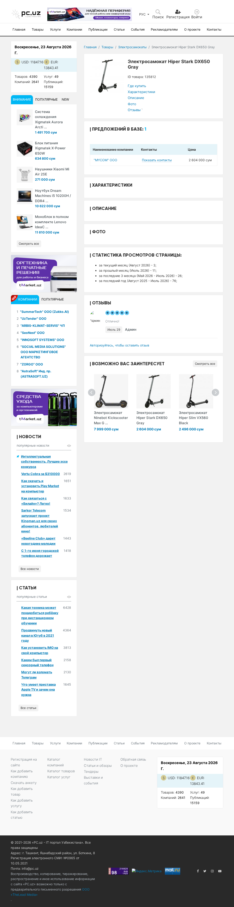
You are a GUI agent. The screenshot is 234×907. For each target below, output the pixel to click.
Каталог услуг (58, 777)
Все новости (30, 569)
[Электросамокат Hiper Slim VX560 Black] (196, 391)
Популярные (46, 99)
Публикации (97, 29)
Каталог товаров (61, 771)
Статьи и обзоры (98, 765)
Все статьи (28, 708)
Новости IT (93, 759)
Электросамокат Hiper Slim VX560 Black (193, 418)
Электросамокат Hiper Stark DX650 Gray (152, 418)
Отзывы (135, 110)
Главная (19, 29)
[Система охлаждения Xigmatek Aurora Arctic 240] (25, 117)
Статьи (119, 29)
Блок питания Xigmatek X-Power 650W (50, 148)
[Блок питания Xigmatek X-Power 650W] (25, 149)
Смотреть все (205, 363)
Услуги (55, 29)
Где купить (137, 86)
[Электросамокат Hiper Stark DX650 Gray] (153, 391)
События (138, 29)
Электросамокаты (132, 47)
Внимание (22, 99)
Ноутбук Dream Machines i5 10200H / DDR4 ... (53, 195)
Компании (74, 29)
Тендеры (91, 771)
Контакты (214, 29)
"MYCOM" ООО (105, 160)
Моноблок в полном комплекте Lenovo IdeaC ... (52, 222)
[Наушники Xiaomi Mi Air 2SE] (25, 175)
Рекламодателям (164, 29)
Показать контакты (157, 160)
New (65, 99)
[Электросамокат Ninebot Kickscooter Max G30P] (111, 391)
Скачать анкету (24, 783)
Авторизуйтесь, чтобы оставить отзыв (119, 345)
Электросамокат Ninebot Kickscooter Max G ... (111, 418)
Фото (132, 104)
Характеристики (141, 92)
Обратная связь (133, 759)
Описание (136, 98)
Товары (38, 29)
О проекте (192, 29)
